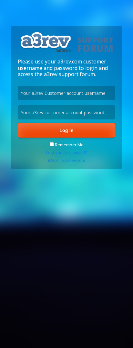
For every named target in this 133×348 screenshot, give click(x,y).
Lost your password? (66, 152)
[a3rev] (66, 51)
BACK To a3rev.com (66, 160)
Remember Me (69, 145)
